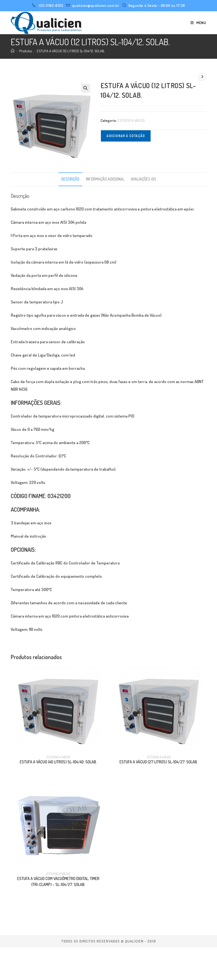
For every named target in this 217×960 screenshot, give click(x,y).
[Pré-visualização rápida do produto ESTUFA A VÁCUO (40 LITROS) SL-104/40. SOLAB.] (104, 675)
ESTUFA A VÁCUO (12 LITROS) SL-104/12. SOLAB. (71, 51)
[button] (85, 88)
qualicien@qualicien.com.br (96, 5)
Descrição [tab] (70, 179)
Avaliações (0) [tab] (143, 179)
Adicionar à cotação (126, 136)
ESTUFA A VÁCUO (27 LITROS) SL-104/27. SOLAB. (159, 761)
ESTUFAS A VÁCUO (131, 120)
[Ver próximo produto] (202, 77)
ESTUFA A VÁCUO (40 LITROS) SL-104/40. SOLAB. (58, 761)
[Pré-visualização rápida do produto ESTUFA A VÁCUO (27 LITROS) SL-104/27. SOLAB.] (204, 675)
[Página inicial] (12, 51)
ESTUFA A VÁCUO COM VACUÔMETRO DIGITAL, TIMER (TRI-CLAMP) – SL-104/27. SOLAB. (58, 881)
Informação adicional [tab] (105, 179)
